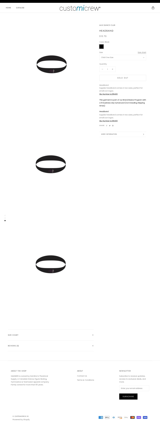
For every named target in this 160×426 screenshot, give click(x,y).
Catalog (20, 8)
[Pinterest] (112, 125)
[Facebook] (106, 125)
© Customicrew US (21, 416)
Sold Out (122, 78)
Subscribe (128, 396)
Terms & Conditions (85, 380)
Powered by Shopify (21, 419)
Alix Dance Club (107, 25)
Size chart (142, 52)
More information (109, 134)
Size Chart (13, 335)
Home (8, 8)
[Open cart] (153, 7)
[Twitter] (109, 125)
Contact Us (82, 376)
